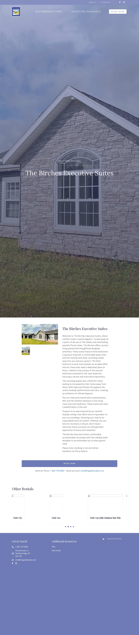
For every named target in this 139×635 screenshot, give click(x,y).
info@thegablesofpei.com (92, 470)
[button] (65, 527)
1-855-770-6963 (57, 470)
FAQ (53, 546)
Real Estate (56, 550)
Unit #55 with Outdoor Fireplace (69, 517)
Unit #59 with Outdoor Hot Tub (30, 517)
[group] (31, 509)
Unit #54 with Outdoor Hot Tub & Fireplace (107, 519)
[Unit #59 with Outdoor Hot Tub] (30, 508)
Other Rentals (22, 488)
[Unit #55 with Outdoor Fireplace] (69, 508)
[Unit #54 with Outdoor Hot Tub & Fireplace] (108, 505)
